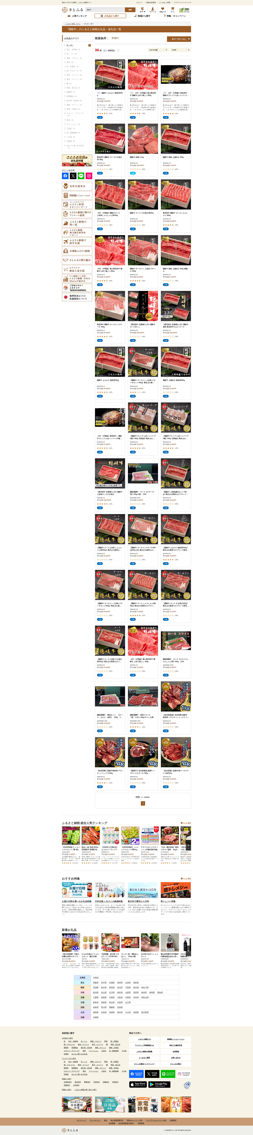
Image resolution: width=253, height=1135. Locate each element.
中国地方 (115, 1082)
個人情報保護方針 (117, 1120)
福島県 (136, 982)
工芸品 (103, 1051)
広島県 (120, 1002)
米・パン (84, 1041)
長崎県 (112, 1012)
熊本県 (120, 1012)
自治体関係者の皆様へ (126, 1123)
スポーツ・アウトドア (72, 1051)
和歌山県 (145, 997)
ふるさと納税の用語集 (144, 1051)
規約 (105, 1120)
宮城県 (112, 982)
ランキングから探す (69, 1058)
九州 (82, 1012)
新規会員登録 (151, 2)
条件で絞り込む (179, 39)
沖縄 (82, 1017)
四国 (82, 1007)
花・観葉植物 (114, 1051)
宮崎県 (136, 1012)
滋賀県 (104, 997)
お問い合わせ (176, 1058)
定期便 (66, 1054)
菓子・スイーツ (97, 1044)
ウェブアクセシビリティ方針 (156, 1120)
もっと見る (187, 823)
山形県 (128, 982)
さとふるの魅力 (175, 1064)
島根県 (104, 1002)
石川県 (112, 992)
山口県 (128, 1002)
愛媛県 (112, 1007)
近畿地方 (106, 1082)
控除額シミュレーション (175, 1039)
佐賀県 (104, 1012)
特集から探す (66, 1090)
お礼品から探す (67, 1038)
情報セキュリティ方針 (135, 1120)
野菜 (106, 1041)
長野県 (136, 992)
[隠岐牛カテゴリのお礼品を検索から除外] (113, 38)
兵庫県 (128, 997)
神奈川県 (145, 987)
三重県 (96, 997)
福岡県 (96, 1012)
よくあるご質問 (164, 2)
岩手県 (104, 982)
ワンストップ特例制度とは (144, 1045)
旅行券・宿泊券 (86, 1048)
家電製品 (75, 1048)
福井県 (120, 992)
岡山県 (112, 1002)
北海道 (82, 977)
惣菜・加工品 (115, 1044)
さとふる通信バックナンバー (144, 1064)
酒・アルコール (69, 1044)
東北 (82, 982)
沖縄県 (96, 1017)
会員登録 (176, 1051)
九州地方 (76, 1085)
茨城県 (96, 987)
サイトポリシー (95, 1120)
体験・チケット (100, 1048)
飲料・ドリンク (83, 1044)
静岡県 (152, 992)
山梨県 (128, 992)
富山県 (104, 992)
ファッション (93, 1051)
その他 (124, 1051)
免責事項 (173, 1120)
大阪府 (120, 997)
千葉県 (128, 987)
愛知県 (160, 992)
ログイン (140, 2)
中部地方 (96, 1082)
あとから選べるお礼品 (79, 1054)
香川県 (104, 1007)
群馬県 (112, 987)
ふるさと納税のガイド (143, 9)
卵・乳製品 (114, 1041)
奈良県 (136, 997)
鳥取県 (96, 1002)
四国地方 (67, 1085)
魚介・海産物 (73, 1041)
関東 (82, 987)
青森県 (96, 982)
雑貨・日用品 (114, 1048)
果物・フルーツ (95, 1041)
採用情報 (141, 1123)
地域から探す (66, 1079)
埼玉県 (120, 987)
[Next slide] (188, 845)
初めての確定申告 (175, 1045)
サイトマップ (81, 1120)
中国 (82, 1002)
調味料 (66, 1048)
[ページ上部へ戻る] (244, 1118)
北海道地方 (68, 1082)
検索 (130, 10)
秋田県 (120, 982)
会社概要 (112, 1123)
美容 (84, 1051)
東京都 (136, 987)
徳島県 (96, 1007)
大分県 (128, 1012)
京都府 (112, 997)
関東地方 (87, 1082)
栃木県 (104, 987)
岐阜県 (144, 992)
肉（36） (70, 45)
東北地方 (78, 1082)
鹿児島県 (145, 1012)
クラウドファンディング (182, 2)
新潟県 (96, 992)
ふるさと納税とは (144, 1039)
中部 (82, 992)
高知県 (120, 1007)
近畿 (82, 997)
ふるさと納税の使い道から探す (86, 1090)
